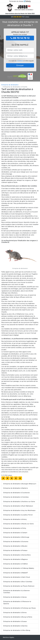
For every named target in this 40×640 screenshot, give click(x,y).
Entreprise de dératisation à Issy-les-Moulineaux (19, 510)
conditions (20, 61)
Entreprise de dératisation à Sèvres (15, 612)
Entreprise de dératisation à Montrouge (16, 537)
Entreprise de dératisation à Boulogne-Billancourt (19, 484)
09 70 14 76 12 (21, 38)
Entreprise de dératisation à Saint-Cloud (16, 577)
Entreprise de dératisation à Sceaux (15, 621)
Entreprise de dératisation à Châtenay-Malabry (18, 568)
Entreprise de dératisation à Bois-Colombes (17, 581)
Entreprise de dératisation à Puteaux (15, 550)
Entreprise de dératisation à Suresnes (15, 541)
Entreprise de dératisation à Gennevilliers (17, 555)
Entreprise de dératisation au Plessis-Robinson (18, 586)
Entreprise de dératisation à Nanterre (15, 488)
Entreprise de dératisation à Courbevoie (16, 492)
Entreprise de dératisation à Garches (15, 626)
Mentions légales (8, 637)
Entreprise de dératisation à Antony (15, 519)
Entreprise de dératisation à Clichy (14, 528)
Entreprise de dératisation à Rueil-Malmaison (18, 506)
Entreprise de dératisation (10, 85)
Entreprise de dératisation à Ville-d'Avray (16, 630)
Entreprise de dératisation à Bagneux (15, 559)
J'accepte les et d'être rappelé (21, 61)
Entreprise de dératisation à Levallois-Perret (18, 515)
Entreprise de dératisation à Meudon (15, 546)
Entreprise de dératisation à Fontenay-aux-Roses (19, 608)
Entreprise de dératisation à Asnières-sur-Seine (19, 501)
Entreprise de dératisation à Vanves (15, 597)
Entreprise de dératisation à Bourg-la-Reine (17, 617)
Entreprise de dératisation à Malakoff (15, 573)
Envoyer (20, 65)
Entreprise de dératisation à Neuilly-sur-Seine (18, 524)
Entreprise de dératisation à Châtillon (15, 564)
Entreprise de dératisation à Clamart (15, 532)
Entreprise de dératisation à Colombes (16, 497)
